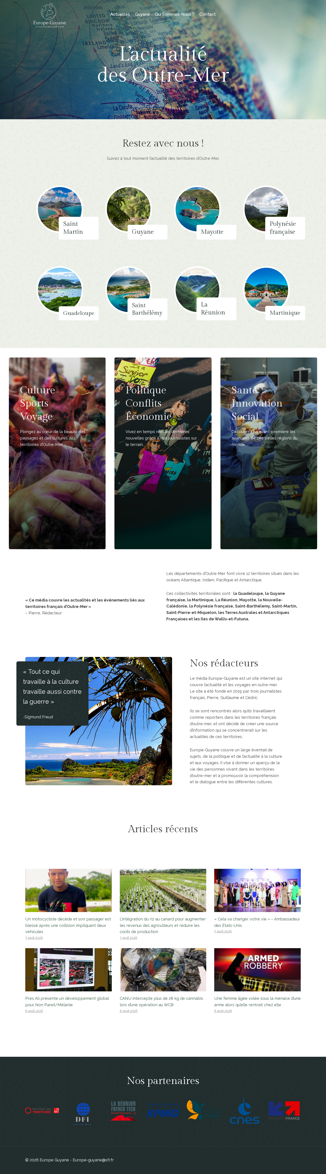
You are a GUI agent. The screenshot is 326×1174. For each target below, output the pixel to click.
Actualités (120, 14)
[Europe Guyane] (49, 14)
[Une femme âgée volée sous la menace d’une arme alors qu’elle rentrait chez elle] (257, 969)
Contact (207, 14)
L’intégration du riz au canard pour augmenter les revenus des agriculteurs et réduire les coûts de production (163, 925)
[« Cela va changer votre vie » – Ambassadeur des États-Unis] (257, 890)
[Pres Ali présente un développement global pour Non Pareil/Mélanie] (68, 969)
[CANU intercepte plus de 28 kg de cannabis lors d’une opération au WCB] (163, 969)
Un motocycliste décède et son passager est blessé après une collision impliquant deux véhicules (68, 925)
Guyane (142, 14)
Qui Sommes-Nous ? (174, 14)
